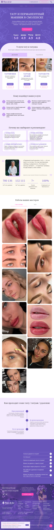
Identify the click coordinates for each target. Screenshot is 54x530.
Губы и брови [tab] (19, 204)
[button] (44, 2)
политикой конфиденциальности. (12, 524)
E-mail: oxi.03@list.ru (7, 513)
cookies (4, 524)
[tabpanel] (27, 74)
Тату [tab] (35, 204)
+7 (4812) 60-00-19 (6, 512)
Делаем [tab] (15, 55)
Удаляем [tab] (39, 55)
